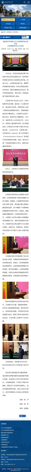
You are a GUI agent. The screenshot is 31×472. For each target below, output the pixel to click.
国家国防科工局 (5, 435)
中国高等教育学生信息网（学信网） (9, 447)
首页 (4, 32)
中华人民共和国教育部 (6, 427)
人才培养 (23, 19)
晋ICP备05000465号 (15, 470)
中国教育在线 (4, 444)
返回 (21, 416)
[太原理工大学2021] (7, 2)
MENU (28, 2)
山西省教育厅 (4, 439)
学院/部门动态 (8, 27)
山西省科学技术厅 (5, 442)
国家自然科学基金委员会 (7, 432)
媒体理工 (23, 23)
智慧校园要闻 (22, 27)
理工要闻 (8, 19)
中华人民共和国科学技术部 (7, 430)
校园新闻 (9, 32)
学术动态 (8, 23)
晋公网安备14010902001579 (22, 469)
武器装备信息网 (5, 437)
